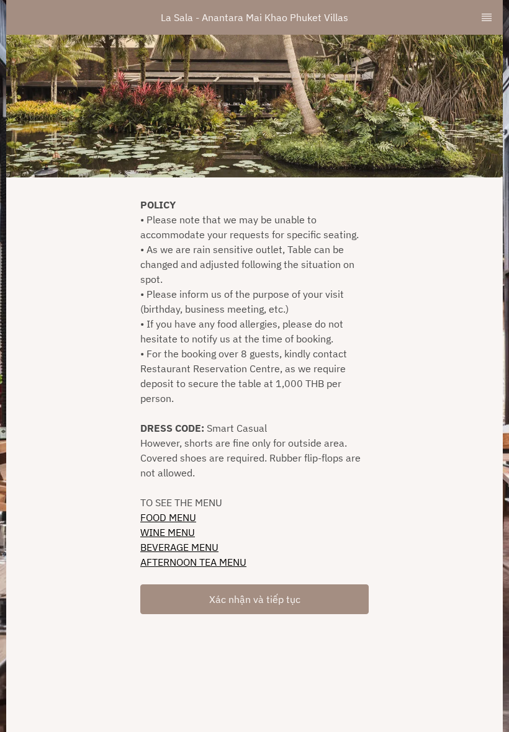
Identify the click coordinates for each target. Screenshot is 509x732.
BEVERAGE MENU (179, 547)
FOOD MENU (168, 517)
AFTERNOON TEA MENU (193, 562)
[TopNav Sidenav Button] (487, 17)
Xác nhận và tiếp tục (254, 599)
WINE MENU (167, 532)
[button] (254, 599)
